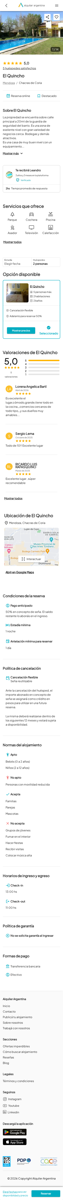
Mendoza (9, 83)
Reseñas (8, 1057)
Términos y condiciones (18, 1081)
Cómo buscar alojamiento (20, 1052)
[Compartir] (47, 17)
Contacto (9, 1011)
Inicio (6, 1006)
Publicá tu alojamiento (17, 1017)
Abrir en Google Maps (20, 572)
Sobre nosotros (13, 1022)
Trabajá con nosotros (16, 1028)
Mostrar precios (21, 330)
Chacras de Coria (30, 83)
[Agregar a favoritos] (56, 17)
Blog (6, 1063)
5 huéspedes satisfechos (19, 68)
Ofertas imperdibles (16, 1046)
